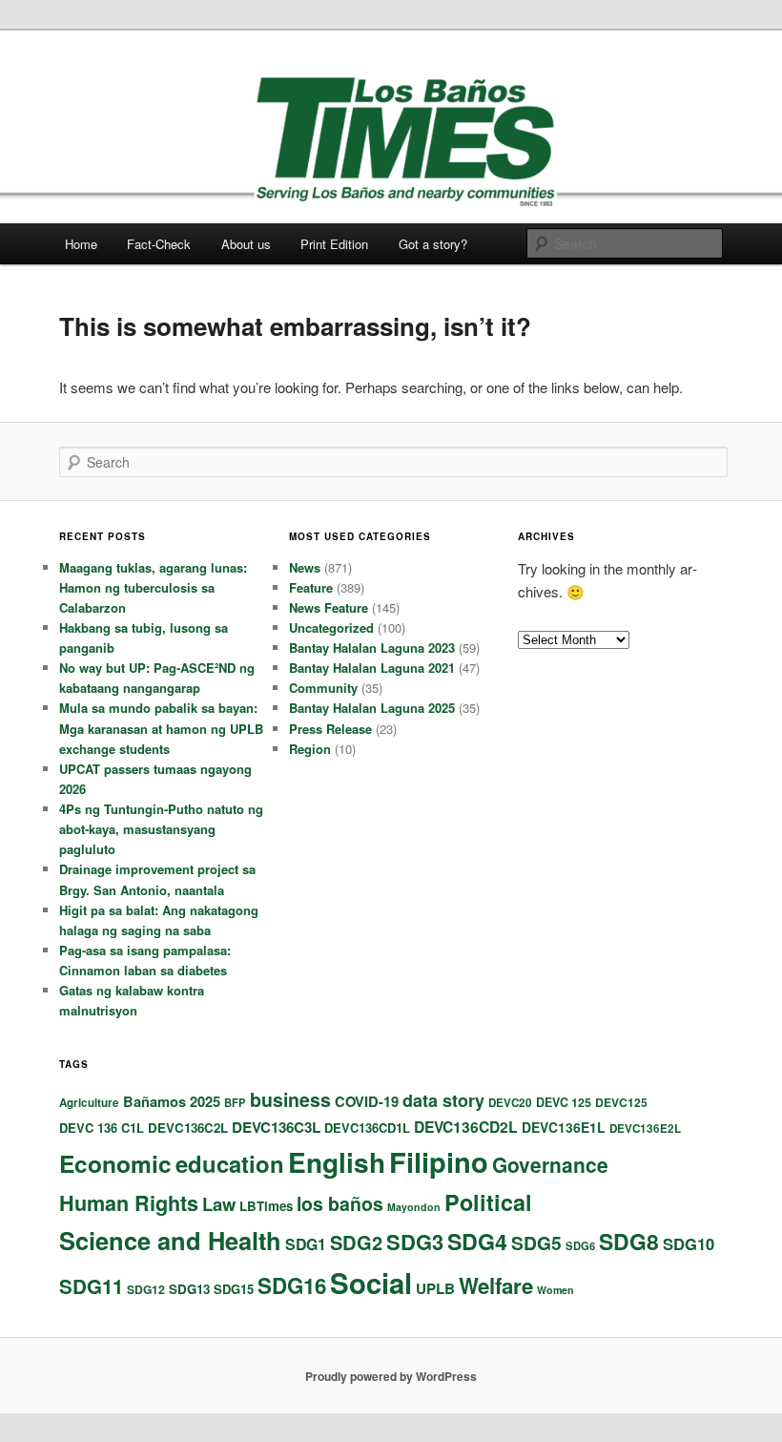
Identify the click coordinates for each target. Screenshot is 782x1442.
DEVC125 (621, 1102)
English (336, 1161)
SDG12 (146, 1289)
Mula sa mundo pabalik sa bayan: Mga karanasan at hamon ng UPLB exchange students (161, 728)
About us (246, 244)
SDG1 (305, 1244)
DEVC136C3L (276, 1127)
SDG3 (414, 1241)
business (290, 1099)
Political (488, 1202)
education (229, 1163)
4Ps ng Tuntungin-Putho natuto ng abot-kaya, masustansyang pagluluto (161, 829)
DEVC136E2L (645, 1128)
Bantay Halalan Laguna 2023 (372, 647)
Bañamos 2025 (171, 1101)
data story (443, 1100)
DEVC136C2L (188, 1127)
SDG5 (536, 1242)
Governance (550, 1164)
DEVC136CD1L (367, 1127)
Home (81, 244)
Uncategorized (331, 627)
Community (323, 688)
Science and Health (170, 1240)
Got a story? (433, 244)
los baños (340, 1203)
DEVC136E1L (564, 1127)
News (304, 567)
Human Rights (128, 1203)
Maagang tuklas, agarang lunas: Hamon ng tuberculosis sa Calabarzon (153, 587)
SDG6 (580, 1245)
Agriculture (89, 1103)
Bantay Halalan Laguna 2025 (372, 708)
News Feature (328, 607)
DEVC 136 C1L (101, 1127)
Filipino (438, 1161)
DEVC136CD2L (466, 1127)
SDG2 (356, 1242)
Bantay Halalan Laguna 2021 (372, 667)
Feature (311, 587)
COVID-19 (367, 1101)
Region (310, 749)
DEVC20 (510, 1103)
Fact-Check (159, 244)
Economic (115, 1163)
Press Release (330, 729)
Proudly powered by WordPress (391, 1376)
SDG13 (189, 1289)
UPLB (435, 1288)
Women (555, 1290)
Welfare (496, 1285)
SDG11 (91, 1286)
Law (219, 1204)
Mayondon (414, 1207)
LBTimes (266, 1206)
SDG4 (477, 1241)
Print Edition (334, 244)
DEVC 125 (563, 1102)
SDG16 (291, 1285)
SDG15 (234, 1289)
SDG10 (688, 1243)
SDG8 (629, 1241)
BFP (235, 1102)
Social (371, 1283)
